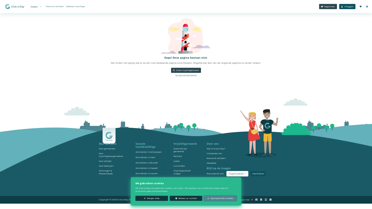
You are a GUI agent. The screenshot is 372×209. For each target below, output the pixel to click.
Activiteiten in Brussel (147, 163)
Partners (178, 156)
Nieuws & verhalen (55, 6)
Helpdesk (211, 163)
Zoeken (34, 7)
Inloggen (349, 7)
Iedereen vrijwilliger (75, 6)
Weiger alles (153, 198)
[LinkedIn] (262, 199)
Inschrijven (258, 174)
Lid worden (179, 166)
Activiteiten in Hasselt (147, 168)
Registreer (329, 7)
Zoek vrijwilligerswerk (187, 70)
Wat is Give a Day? (216, 148)
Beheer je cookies (188, 198)
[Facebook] (257, 199)
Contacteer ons (214, 153)
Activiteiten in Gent (145, 157)
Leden (177, 161)
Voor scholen (105, 161)
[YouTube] (266, 199)
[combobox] (237, 173)
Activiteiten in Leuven (147, 173)
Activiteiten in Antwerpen (149, 152)
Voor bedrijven (106, 166)
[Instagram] (271, 199)
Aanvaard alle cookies (222, 198)
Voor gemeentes (107, 148)
